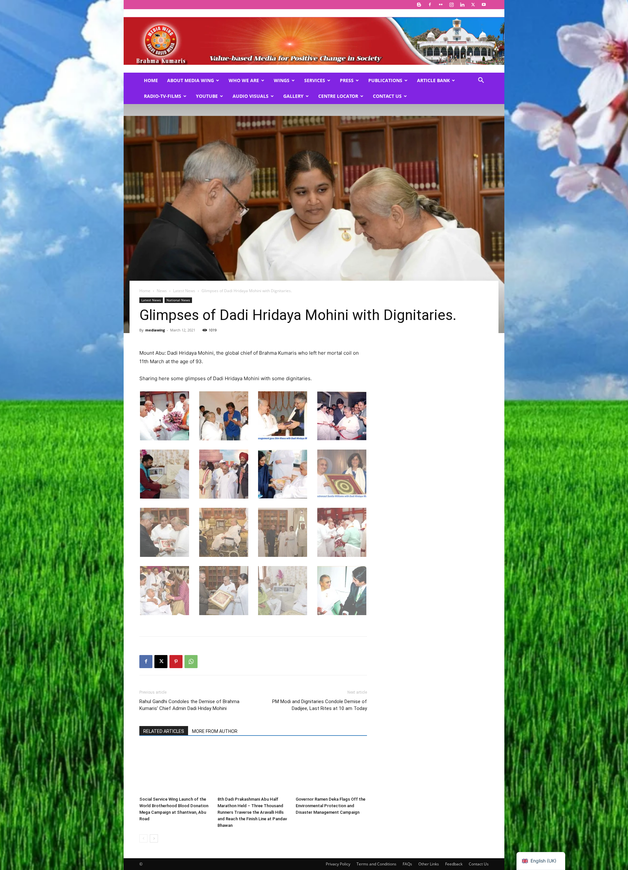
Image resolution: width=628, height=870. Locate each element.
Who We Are (244, 80)
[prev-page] (143, 838)
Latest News (184, 290)
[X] (473, 4)
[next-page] (154, 838)
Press (347, 80)
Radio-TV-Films (162, 96)
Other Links (428, 864)
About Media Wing (190, 80)
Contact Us (387, 96)
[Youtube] (484, 4)
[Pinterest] (176, 661)
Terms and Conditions (376, 864)
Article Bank (433, 80)
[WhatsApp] (191, 661)
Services (314, 80)
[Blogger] (419, 4)
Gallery (293, 96)
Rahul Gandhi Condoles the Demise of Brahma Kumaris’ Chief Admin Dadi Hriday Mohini (189, 705)
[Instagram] (451, 4)
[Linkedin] (462, 4)
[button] (481, 81)
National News (178, 300)
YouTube (207, 96)
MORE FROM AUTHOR (214, 731)
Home (151, 80)
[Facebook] (430, 4)
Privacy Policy (338, 864)
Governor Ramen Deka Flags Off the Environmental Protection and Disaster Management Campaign (330, 806)
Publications (385, 80)
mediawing (155, 330)
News (162, 290)
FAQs (407, 864)
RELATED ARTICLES (163, 731)
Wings (281, 80)
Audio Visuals (251, 96)
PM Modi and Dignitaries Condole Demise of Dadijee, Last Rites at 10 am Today (319, 705)
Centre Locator (338, 96)
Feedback (453, 864)
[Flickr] (440, 4)
